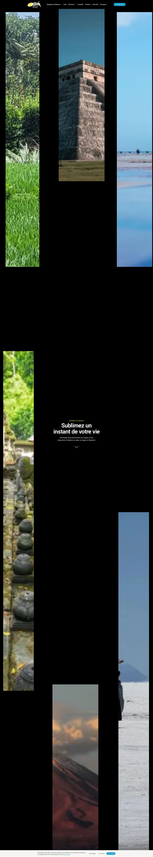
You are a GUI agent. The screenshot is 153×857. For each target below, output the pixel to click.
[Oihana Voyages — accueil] (34, 4)
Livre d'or (95, 4)
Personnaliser (92, 853)
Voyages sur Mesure (53, 4)
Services (71, 4)
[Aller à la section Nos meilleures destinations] (76, 446)
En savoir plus (67, 854)
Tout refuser (101, 853)
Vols (65, 4)
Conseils (80, 4)
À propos (103, 4)
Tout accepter (110, 853)
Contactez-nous (120, 4)
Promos (87, 4)
